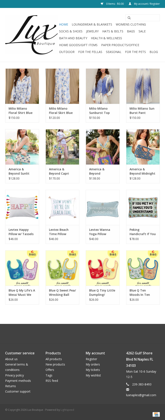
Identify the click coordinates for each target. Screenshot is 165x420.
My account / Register (146, 4)
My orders (93, 364)
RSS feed (52, 381)
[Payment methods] (155, 414)
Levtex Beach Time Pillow (59, 232)
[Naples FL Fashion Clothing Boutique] (31, 34)
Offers (50, 370)
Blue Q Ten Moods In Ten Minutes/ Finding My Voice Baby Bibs (142, 292)
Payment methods (18, 381)
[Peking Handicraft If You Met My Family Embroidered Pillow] (143, 207)
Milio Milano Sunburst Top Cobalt (99, 110)
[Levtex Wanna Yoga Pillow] (103, 207)
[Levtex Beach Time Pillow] (62, 207)
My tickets (93, 370)
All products (54, 359)
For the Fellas (90, 52)
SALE (142, 31)
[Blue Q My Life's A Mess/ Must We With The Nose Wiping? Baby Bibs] (22, 268)
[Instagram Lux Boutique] (86, 333)
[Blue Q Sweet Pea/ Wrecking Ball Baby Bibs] (62, 268)
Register (91, 359)
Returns (10, 386)
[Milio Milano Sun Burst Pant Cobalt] (143, 86)
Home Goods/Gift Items (78, 45)
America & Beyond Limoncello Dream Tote (98, 171)
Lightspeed (67, 410)
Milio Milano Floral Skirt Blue (61, 110)
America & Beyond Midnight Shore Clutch (142, 171)
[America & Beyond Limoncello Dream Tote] (103, 147)
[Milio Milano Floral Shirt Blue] (22, 86)
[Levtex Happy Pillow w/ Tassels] (22, 207)
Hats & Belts (112, 31)
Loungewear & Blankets (92, 24)
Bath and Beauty (73, 38)
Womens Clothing (131, 24)
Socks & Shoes (70, 31)
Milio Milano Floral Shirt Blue (20, 110)
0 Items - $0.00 (114, 4)
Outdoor (67, 52)
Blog (154, 52)
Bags (131, 31)
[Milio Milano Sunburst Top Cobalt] (103, 86)
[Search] (127, 18)
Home (63, 24)
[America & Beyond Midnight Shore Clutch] (143, 147)
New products (55, 364)
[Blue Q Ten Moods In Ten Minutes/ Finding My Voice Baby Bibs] (143, 268)
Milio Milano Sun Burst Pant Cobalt (142, 110)
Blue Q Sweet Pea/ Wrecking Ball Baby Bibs (62, 292)
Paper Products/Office (120, 45)
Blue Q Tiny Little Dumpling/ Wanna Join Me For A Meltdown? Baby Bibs (102, 292)
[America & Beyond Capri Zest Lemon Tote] (62, 147)
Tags (49, 375)
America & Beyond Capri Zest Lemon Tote (62, 171)
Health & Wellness (106, 38)
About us (11, 359)
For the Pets (135, 52)
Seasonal (113, 52)
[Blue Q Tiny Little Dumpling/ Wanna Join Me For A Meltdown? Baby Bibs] (103, 268)
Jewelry (92, 31)
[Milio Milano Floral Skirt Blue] (62, 86)
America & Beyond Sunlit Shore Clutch (19, 171)
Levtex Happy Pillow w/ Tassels (21, 232)
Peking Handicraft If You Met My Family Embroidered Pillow (143, 232)
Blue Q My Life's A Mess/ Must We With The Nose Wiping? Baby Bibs (22, 292)
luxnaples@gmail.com (141, 395)
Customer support (18, 391)
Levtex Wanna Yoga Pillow (99, 232)
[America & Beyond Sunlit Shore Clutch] (22, 147)
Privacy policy (14, 375)
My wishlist (93, 375)
